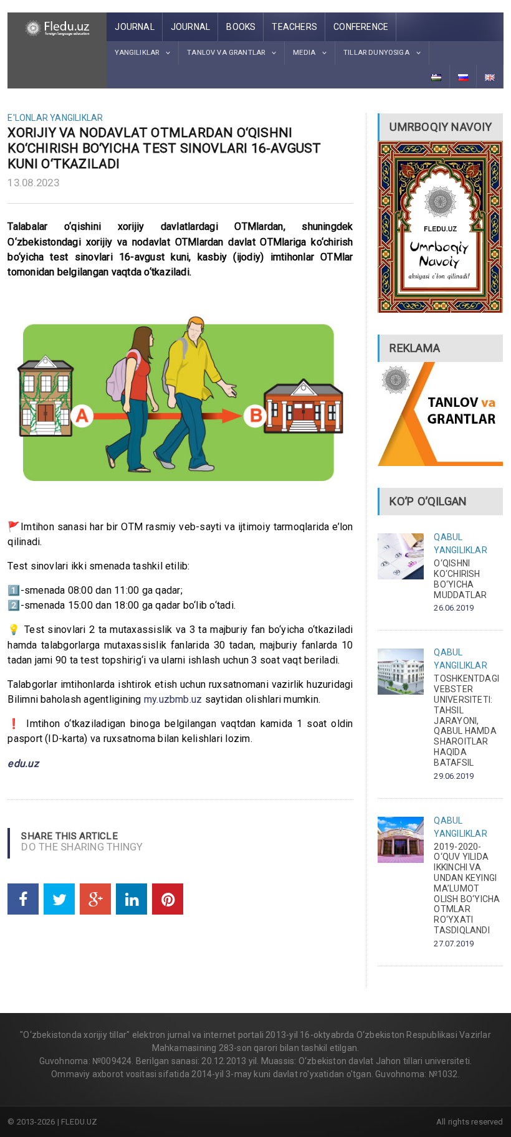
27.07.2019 (454, 943)
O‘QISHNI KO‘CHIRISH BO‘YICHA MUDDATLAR (460, 578)
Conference (360, 27)
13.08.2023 (33, 182)
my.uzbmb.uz (173, 699)
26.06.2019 (454, 607)
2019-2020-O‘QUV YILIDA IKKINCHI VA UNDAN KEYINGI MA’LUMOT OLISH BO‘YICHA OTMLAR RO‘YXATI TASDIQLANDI (467, 888)
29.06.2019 (454, 776)
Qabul (448, 537)
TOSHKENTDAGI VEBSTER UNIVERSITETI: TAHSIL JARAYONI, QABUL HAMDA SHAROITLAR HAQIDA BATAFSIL (466, 720)
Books (241, 27)
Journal (134, 27)
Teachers (294, 27)
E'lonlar (27, 118)
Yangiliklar (76, 118)
